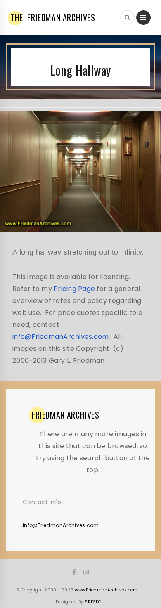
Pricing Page (74, 288)
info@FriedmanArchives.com (60, 336)
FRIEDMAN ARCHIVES (52, 17)
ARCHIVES (65, 415)
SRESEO (93, 602)
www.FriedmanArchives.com (106, 590)
